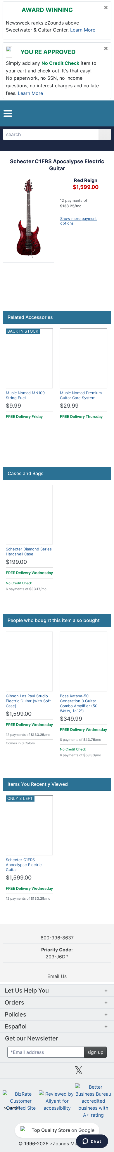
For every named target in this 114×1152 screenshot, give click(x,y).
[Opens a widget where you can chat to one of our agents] (92, 1141)
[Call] (103, 114)
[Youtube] (100, 1072)
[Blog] (13, 1072)
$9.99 (13, 406)
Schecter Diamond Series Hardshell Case (29, 551)
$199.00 (16, 562)
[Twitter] (78, 1072)
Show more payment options (78, 220)
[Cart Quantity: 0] (81, 113)
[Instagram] (57, 1072)
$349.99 (71, 719)
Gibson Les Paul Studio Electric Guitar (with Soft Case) (28, 701)
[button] (8, 113)
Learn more (82, 30)
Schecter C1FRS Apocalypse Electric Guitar (24, 864)
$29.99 (69, 406)
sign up (95, 1052)
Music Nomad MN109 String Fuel (25, 395)
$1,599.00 (19, 714)
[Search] (105, 134)
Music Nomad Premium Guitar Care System (81, 395)
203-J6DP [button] (57, 953)
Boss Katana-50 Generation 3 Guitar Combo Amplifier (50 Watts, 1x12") (78, 703)
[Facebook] (35, 1072)
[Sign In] (93, 113)
